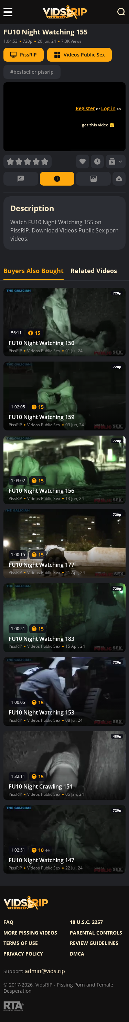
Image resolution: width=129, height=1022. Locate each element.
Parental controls (96, 933)
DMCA (77, 954)
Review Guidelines (94, 943)
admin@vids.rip (45, 971)
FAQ (8, 922)
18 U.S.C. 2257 (86, 922)
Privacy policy (23, 954)
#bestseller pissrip (32, 72)
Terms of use (20, 943)
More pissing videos (30, 933)
